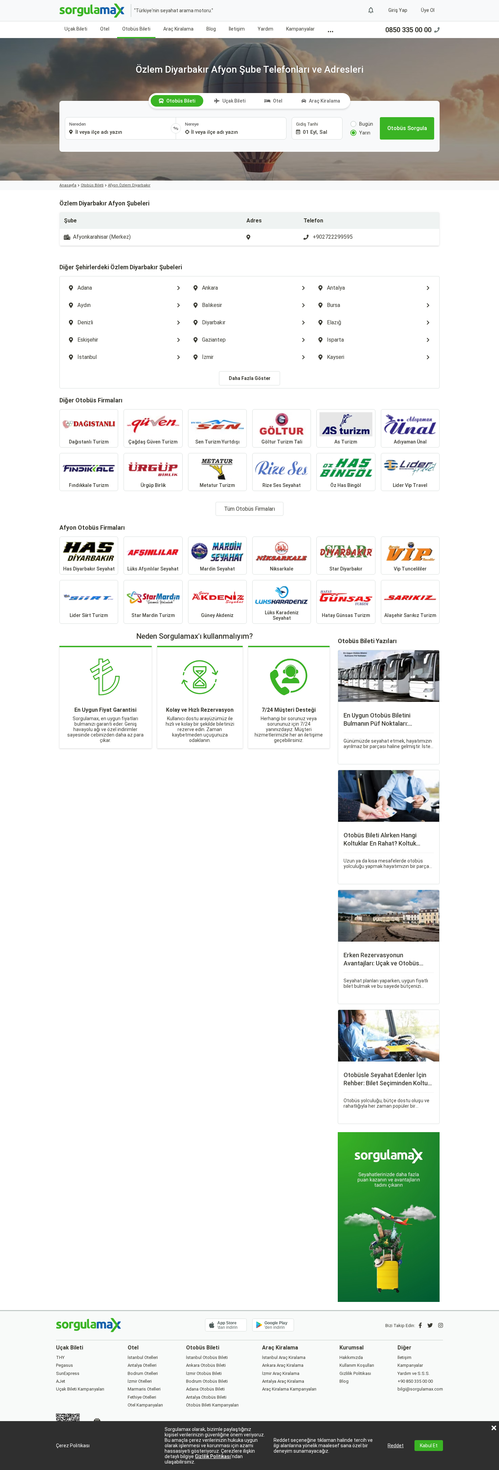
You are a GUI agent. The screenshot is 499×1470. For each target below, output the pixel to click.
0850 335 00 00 (408, 30)
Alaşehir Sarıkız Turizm (410, 615)
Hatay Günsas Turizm (346, 615)
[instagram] (440, 1325)
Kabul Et (429, 1445)
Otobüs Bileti (136, 29)
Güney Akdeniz (217, 615)
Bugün (366, 124)
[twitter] (430, 1325)
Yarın (364, 132)
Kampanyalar (300, 29)
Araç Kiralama (178, 29)
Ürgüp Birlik (153, 485)
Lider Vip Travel (410, 485)
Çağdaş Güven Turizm (153, 441)
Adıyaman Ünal (410, 441)
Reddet (396, 1445)
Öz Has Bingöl (345, 485)
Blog (211, 29)
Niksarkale (281, 568)
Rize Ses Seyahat (281, 485)
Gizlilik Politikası (213, 1456)
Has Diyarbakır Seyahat (89, 568)
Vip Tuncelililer (410, 568)
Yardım (265, 29)
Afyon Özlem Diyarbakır (129, 185)
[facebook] (420, 1325)
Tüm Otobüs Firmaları (249, 509)
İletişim (237, 29)
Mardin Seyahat (217, 568)
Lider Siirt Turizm (89, 615)
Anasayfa (67, 185)
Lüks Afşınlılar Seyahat (153, 568)
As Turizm (345, 441)
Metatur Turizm (217, 485)
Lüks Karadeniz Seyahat (282, 615)
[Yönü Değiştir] (176, 128)
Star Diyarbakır (346, 568)
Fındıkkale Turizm (89, 485)
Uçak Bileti (75, 29)
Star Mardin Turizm (153, 615)
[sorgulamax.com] (92, 10)
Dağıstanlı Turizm (89, 441)
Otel (104, 29)
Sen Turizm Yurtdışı (217, 441)
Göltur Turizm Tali (281, 441)
